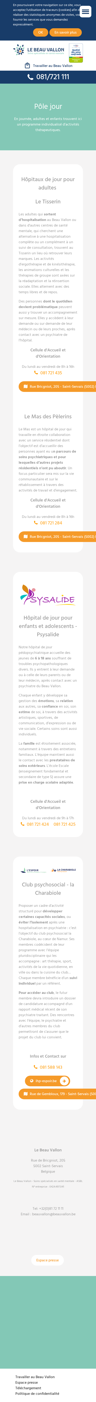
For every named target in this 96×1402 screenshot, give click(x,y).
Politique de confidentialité (37, 1393)
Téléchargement (28, 1388)
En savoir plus (66, 32)
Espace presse (47, 1260)
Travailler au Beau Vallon (52, 65)
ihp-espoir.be (46, 1081)
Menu (85, 11)
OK (40, 32)
